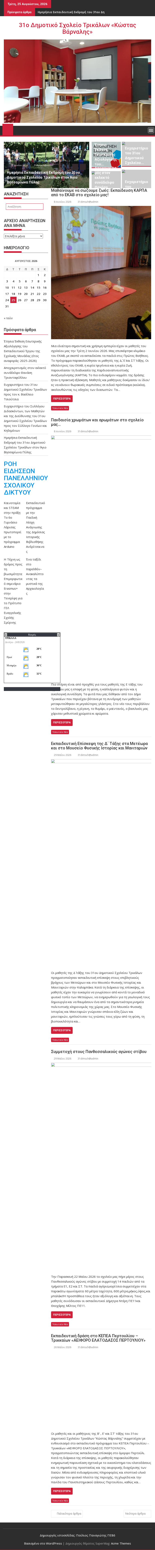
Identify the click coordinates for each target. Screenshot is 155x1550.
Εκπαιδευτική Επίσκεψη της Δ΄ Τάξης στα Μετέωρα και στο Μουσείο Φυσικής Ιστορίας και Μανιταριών (99, 745)
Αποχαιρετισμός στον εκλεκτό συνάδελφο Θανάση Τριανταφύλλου (25, 372)
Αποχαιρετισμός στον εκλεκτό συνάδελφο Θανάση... (106, 177)
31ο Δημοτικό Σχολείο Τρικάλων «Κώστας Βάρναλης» (77, 28)
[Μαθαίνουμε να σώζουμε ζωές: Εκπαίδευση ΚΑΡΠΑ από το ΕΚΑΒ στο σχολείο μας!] (101, 272)
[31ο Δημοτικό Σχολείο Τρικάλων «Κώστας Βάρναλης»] (7, 129)
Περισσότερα (62, 398)
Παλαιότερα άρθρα (69, 1513)
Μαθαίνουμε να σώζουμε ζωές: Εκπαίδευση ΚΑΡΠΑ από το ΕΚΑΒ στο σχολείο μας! (99, 192)
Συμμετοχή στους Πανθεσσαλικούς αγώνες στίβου (99, 1051)
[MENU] (151, 130)
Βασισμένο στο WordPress (43, 1543)
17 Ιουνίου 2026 (47, 165)
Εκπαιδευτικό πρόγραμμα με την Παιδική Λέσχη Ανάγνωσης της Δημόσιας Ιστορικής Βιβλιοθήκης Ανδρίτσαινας (35, 527)
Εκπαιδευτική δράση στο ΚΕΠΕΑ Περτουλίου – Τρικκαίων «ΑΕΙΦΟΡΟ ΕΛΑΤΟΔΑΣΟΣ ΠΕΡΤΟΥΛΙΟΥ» (98, 1338)
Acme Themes (121, 1543)
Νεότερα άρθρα (135, 1513)
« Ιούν (8, 318)
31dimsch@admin (72, 165)
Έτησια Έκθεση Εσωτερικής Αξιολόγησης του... (106, 154)
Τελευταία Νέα (60, 408)
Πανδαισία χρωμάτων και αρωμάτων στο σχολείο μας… (97, 422)
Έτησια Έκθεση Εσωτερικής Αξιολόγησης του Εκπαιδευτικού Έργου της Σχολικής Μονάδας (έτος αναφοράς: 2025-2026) (23, 351)
